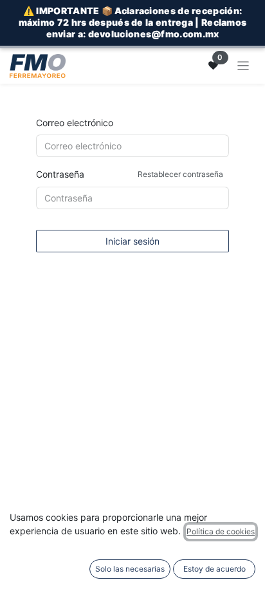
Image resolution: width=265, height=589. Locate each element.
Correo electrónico (74, 122)
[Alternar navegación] (243, 66)
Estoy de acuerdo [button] (214, 569)
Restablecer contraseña (180, 174)
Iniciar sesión (132, 241)
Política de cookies (221, 531)
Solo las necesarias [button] (130, 569)
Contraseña (129, 174)
